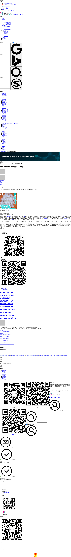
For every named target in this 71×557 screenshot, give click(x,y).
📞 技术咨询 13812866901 (7, 3)
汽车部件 (6, 32)
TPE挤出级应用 (7, 29)
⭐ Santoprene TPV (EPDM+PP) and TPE (10, 10)
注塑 (3, 148)
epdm (24, 216)
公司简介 (4, 19)
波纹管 (3, 144)
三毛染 (3, 131)
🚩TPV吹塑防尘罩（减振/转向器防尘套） (10, 4)
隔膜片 (3, 126)
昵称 (1, 357)
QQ (0, 363)
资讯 (3, 9)
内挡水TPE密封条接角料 (7, 295)
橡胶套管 (4, 128)
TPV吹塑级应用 (7, 23)
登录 (50, 397)
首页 (3, 18)
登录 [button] (1, 1)
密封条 (3, 139)
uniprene (3, 101)
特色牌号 (4, 376)
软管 (3, 136)
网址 (1, 361)
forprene (3, 132)
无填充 (3, 141)
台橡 (3, 105)
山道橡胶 (4, 142)
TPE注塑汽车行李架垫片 (5, 338)
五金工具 (6, 34)
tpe (1, 210)
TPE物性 (6, 8)
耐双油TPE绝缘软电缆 (6, 292)
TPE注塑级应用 (7, 26)
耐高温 (3, 143)
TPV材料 (4, 104)
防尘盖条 (4, 149)
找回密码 (58, 397)
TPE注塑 (4, 288)
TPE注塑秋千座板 (3, 342)
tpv (2, 125)
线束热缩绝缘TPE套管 (6, 306)
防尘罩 (3, 146)
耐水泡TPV (4, 124)
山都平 (3, 134)
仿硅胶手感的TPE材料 (6, 301)
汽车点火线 (4, 127)
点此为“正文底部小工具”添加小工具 (7, 344)
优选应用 (4, 37)
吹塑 (3, 140)
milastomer (4, 103)
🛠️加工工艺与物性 (6, 6)
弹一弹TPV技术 (5, 38)
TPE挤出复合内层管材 (6, 304)
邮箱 (1, 359)
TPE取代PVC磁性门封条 (7, 309)
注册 (53, 397)
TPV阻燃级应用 (5, 119)
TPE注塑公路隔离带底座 (5, 336)
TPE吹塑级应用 (5, 111)
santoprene (4, 93)
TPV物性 (6, 7)
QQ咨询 (1, 544)
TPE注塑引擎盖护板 (4, 340)
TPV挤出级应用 (7, 24)
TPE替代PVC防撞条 (6, 312)
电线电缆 (6, 31)
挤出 (3, 147)
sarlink (3, 96)
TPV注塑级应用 (7, 22)
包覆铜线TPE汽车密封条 (7, 315)
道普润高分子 (66, 218)
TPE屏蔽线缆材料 (5, 298)
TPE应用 (4, 122)
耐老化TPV (4, 135)
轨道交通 (6, 33)
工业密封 (6, 36)
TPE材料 (4, 25)
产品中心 (4, 30)
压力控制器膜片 (5, 289)
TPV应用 (4, 120)
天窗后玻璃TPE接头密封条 (8, 318)
